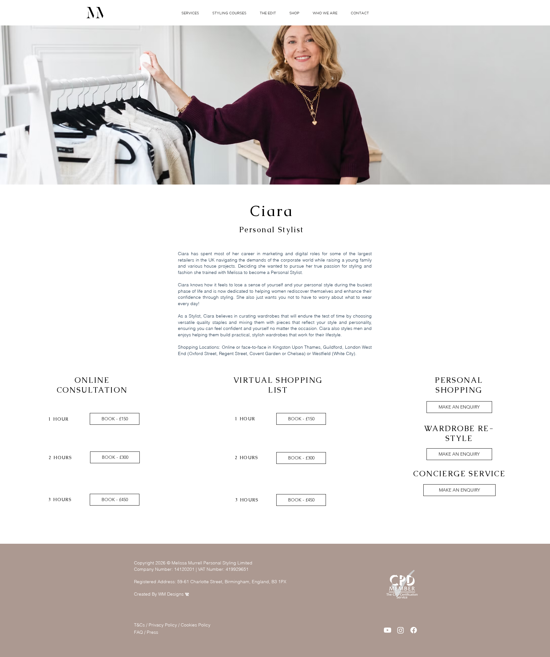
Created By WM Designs (161, 594)
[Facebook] (413, 630)
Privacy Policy (163, 625)
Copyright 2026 (150, 563)
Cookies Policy (196, 625)
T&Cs (139, 625)
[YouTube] (387, 630)
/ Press (151, 632)
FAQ (139, 632)
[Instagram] (400, 630)
